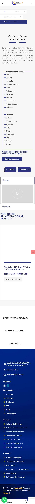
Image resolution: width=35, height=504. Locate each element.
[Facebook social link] (4, 385)
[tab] (17, 180)
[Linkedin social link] (7, 385)
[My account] (33, 3)
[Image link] (10, 355)
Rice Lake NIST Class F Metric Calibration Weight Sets (17, 268)
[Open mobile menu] (2, 3)
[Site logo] (17, 3)
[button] (1, 262)
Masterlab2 (18, 488)
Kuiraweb (6, 493)
